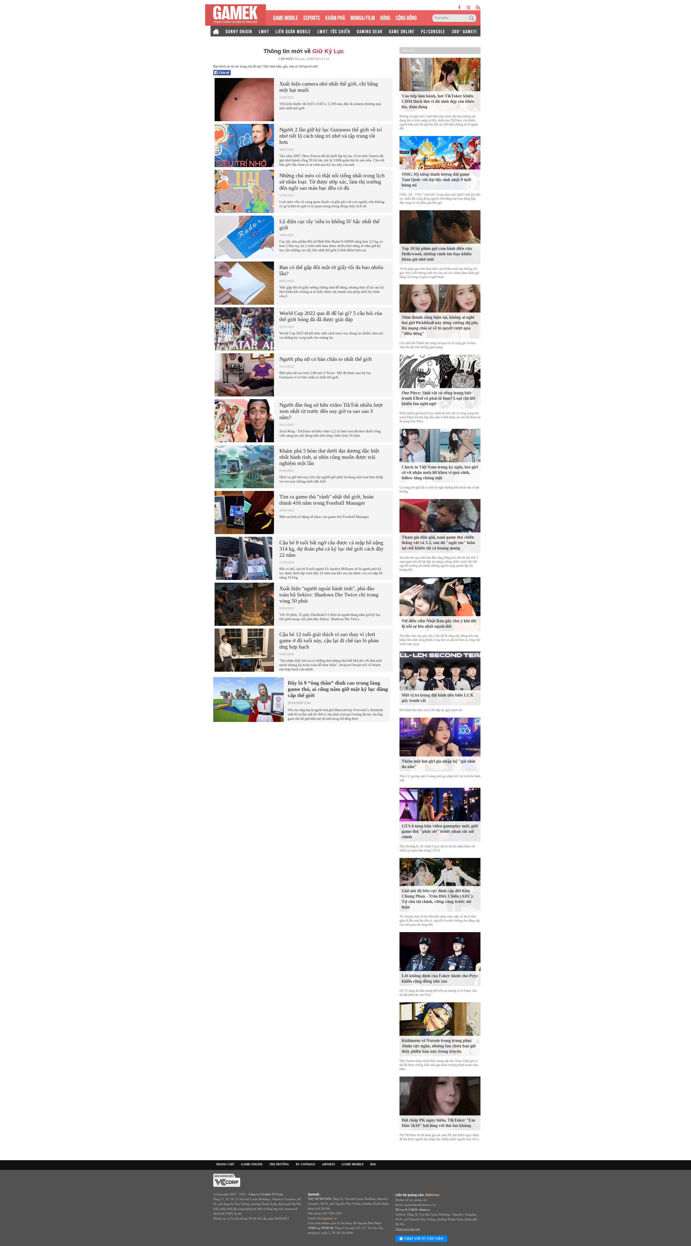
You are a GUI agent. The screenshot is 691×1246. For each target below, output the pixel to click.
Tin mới (408, 50)
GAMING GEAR (369, 31)
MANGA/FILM (362, 17)
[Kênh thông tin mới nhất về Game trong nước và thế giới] (235, 15)
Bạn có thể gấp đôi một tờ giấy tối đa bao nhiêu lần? (331, 270)
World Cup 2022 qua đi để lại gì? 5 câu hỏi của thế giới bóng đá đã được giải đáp (330, 316)
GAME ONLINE (402, 31)
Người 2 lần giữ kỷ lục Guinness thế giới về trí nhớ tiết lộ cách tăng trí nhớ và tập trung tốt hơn (330, 136)
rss (478, 7)
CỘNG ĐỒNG (406, 17)
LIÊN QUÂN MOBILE (293, 31)
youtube (468, 7)
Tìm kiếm (472, 18)
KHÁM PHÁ (335, 17)
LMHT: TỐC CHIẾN (333, 31)
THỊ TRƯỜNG (279, 1164)
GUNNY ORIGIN (239, 31)
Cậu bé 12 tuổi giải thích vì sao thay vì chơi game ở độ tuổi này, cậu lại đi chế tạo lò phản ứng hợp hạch (329, 640)
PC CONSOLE (305, 1164)
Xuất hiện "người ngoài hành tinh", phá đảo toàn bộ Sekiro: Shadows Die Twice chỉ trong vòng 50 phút (328, 594)
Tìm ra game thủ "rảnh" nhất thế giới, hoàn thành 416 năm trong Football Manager (326, 500)
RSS (373, 1164)
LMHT (264, 31)
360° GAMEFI (464, 31)
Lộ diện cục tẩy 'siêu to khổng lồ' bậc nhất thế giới (329, 224)
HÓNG (385, 17)
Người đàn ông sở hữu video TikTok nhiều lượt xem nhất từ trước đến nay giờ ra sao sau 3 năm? (331, 411)
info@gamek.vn (327, 1218)
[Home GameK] (216, 31)
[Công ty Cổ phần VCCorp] (226, 1180)
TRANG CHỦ (225, 1164)
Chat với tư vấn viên (423, 1239)
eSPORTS (311, 17)
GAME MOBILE (285, 17)
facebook (459, 7)
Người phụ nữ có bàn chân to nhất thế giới (325, 359)
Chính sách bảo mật (407, 1229)
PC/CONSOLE (433, 31)
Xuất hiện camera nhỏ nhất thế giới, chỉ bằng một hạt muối (328, 87)
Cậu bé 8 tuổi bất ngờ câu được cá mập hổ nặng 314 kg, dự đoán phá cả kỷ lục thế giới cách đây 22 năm (331, 548)
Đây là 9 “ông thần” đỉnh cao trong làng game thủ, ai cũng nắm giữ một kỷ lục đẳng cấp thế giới (338, 689)
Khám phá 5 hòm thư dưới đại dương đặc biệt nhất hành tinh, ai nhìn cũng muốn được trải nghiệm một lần (329, 457)
